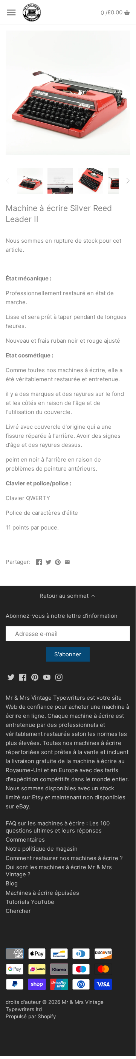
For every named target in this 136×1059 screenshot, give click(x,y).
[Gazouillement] (11, 676)
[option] (30, 181)
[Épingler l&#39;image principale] (58, 561)
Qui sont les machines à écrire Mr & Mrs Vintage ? (59, 871)
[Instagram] (59, 676)
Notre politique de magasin (42, 848)
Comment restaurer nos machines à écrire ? (64, 858)
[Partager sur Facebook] (39, 561)
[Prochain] (127, 180)
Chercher (18, 910)
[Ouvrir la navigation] (11, 12)
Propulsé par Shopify (31, 1016)
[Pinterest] (34, 676)
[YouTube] (46, 676)
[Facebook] (22, 676)
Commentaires (25, 839)
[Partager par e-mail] (67, 561)
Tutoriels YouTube (30, 901)
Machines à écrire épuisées (42, 892)
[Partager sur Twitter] (48, 561)
